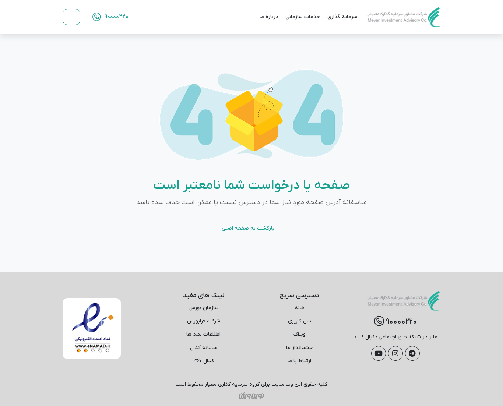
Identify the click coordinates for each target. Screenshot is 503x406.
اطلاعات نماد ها (203, 334)
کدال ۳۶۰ (203, 360)
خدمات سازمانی (302, 16)
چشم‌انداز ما (299, 347)
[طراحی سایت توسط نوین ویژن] (251, 395)
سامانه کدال (203, 347)
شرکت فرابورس (203, 321)
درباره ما (269, 16)
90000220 (115, 17)
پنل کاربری (299, 321)
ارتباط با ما (299, 360)
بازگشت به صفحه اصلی (248, 228)
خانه (300, 307)
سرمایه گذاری (342, 16)
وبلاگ (299, 334)
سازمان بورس (204, 307)
